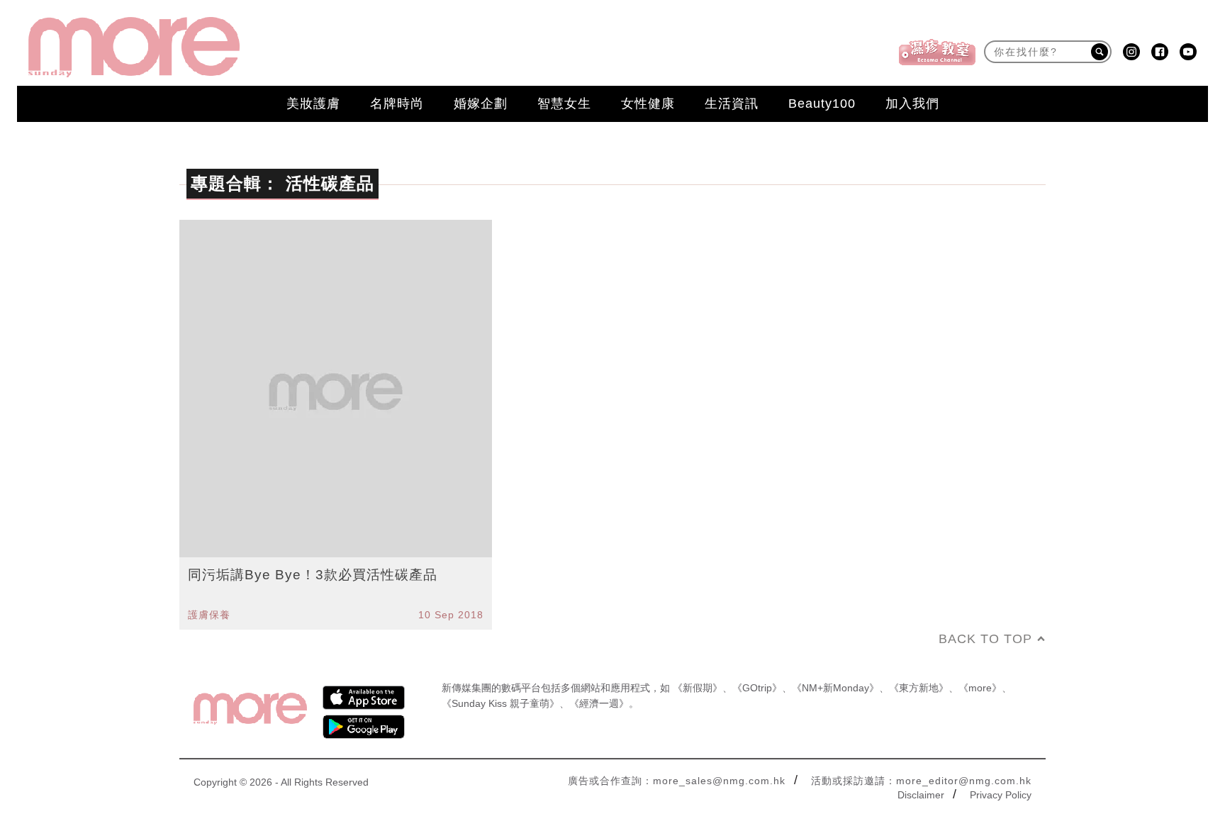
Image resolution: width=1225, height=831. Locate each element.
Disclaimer (920, 795)
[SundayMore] (134, 47)
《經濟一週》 (599, 703)
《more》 (980, 687)
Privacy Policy (1000, 795)
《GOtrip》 (757, 687)
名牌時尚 (397, 103)
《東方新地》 (919, 687)
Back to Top (985, 639)
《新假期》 (697, 687)
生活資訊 (732, 103)
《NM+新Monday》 (835, 687)
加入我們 (912, 103)
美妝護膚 (313, 103)
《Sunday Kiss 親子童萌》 (500, 703)
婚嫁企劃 (481, 103)
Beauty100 (822, 103)
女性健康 (648, 103)
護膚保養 (209, 614)
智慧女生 (564, 103)
